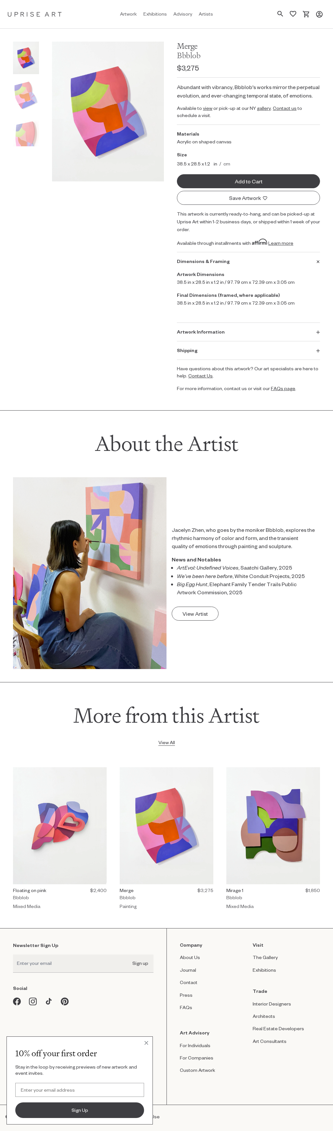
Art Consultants (269, 1041)
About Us (190, 957)
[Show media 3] (26, 133)
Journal (188, 970)
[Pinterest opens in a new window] (65, 1001)
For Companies (196, 1058)
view (207, 108)
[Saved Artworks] (293, 14)
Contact (188, 982)
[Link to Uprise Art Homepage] (35, 14)
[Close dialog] (146, 1043)
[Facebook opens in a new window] (17, 1001)
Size (182, 154)
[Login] (319, 14)
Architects (264, 1016)
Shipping (187, 350)
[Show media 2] (26, 95)
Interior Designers (272, 1004)
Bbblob (188, 55)
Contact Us (200, 376)
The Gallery (265, 957)
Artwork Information (201, 332)
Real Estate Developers (278, 1028)
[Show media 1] (26, 58)
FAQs (186, 1007)
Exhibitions (264, 970)
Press (186, 995)
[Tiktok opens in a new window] (49, 1001)
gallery (264, 108)
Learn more (280, 243)
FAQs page (283, 388)
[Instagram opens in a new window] (33, 1001)
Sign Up (80, 1110)
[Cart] (306, 14)
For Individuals (195, 1045)
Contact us (285, 108)
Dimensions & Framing (203, 261)
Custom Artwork (197, 1070)
